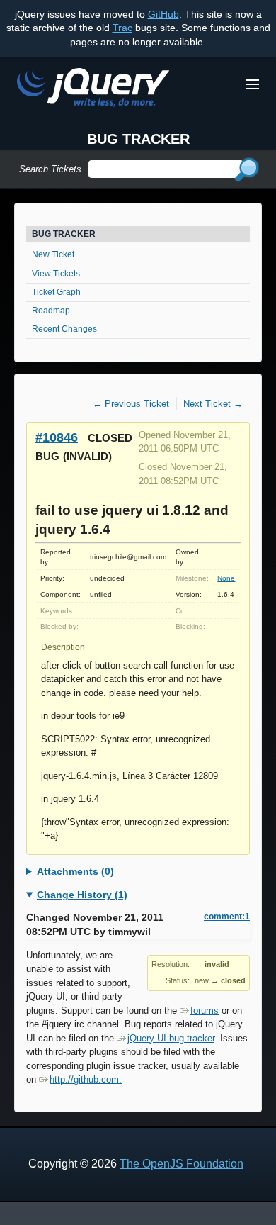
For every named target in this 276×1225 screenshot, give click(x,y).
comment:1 (227, 917)
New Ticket (53, 254)
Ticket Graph (56, 292)
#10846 (56, 437)
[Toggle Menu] (252, 84)
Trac (122, 27)
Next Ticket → (213, 403)
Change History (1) (82, 894)
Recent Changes (64, 329)
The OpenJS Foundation (181, 1164)
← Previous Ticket (131, 403)
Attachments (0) (75, 871)
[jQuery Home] (93, 89)
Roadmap (51, 310)
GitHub (163, 14)
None (226, 578)
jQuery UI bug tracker (170, 1038)
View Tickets (56, 274)
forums (204, 1010)
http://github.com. (86, 1079)
